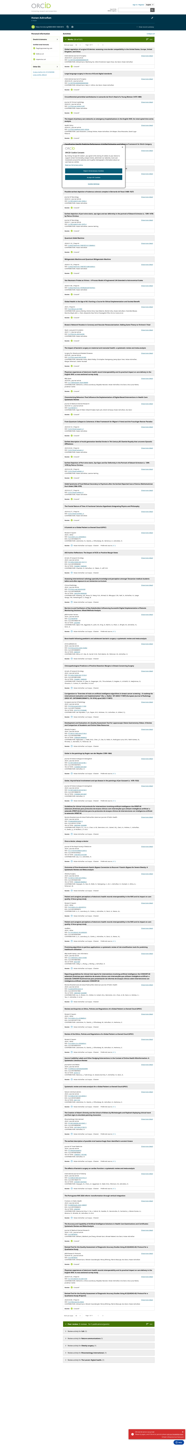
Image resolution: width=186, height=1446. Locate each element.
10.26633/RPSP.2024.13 (75, 989)
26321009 (77, 962)
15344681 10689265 (80, 566)
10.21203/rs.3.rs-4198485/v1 (77, 1018)
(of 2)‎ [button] (114, 545)
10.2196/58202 (72, 1257)
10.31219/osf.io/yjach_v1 (76, 429)
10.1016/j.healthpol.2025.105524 (78, 129)
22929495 (77, 623)
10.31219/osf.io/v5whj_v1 (76, 514)
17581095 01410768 (80, 855)
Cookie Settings (93, 184)
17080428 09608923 (80, 737)
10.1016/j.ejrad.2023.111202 (77, 706)
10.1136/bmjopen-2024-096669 (78, 382)
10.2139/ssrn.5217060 (75, 309)
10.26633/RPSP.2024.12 (75, 821)
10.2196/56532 (72, 1234)
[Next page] (103, 45)
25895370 (77, 652)
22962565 (77, 1209)
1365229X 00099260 (80, 593)
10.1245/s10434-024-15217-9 (77, 562)
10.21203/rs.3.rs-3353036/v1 (77, 537)
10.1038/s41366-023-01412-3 (77, 1178)
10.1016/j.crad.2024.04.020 (76, 589)
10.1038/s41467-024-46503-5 (77, 1096)
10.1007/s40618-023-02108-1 (77, 763)
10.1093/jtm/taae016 (74, 1150)
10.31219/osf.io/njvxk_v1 (76, 450)
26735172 (77, 1073)
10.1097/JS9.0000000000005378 (78, 60)
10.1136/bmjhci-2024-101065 (77, 958)
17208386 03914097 (80, 767)
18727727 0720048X (80, 710)
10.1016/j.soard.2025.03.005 (77, 357)
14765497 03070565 (80, 1182)
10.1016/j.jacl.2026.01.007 (76, 106)
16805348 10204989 (80, 825)
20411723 (77, 1100)
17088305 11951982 (80, 1154)
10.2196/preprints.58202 (76, 1302)
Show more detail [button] (147, 56)
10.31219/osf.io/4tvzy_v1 (76, 492)
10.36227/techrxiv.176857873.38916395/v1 (81, 266)
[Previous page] (98, 45)
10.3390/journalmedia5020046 (78, 1069)
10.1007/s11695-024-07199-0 (77, 733)
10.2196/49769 (72, 619)
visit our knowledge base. (175, 1434)
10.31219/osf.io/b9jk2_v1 (76, 471)
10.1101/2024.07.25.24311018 (77, 1279)
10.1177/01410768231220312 (77, 851)
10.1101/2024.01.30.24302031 (77, 932)
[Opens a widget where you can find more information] (178, 1442)
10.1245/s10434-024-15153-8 (77, 675)
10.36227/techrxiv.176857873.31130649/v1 (81, 245)
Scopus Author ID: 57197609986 (43, 72)
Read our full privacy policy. (74, 165)
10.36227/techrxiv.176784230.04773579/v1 (81, 288)
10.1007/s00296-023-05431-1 (77, 1123)
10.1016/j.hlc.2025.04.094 (76, 334)
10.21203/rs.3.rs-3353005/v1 (77, 1043)
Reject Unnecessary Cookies (94, 171)
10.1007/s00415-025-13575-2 (77, 224)
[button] (151, 34)
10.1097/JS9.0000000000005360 (78, 83)
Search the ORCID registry (112, 10)
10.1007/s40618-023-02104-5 (77, 790)
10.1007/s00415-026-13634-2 (77, 201)
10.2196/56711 (72, 408)
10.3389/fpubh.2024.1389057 (77, 1205)
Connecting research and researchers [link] (44, 11)
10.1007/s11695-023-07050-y (77, 878)
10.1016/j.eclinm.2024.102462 (77, 648)
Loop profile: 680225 (40, 75)
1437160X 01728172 (80, 1127)
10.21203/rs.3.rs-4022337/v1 (77, 907)
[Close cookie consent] (122, 147)
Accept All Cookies (93, 177)
